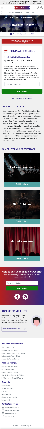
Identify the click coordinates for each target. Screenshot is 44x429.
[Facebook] (17, 296)
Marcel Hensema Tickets (10, 372)
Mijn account (6, 386)
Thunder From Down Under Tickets (13, 375)
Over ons (4, 391)
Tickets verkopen (7, 388)
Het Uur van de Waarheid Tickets (12, 378)
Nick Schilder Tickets (8, 369)
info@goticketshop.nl (12, 407)
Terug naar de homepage (23, 98)
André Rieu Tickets (8, 347)
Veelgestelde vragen (12, 410)
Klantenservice (6, 394)
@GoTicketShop (10, 413)
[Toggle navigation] (6, 7)
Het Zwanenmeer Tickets (10, 350)
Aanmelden (22, 91)
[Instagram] (25, 296)
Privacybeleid (6, 400)
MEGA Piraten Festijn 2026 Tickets (13, 353)
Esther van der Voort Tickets (11, 356)
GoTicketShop (10, 416)
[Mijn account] (41, 8)
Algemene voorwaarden (9, 397)
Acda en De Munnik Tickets (10, 359)
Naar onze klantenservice (11, 329)
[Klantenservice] (38, 8)
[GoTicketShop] (22, 7)
